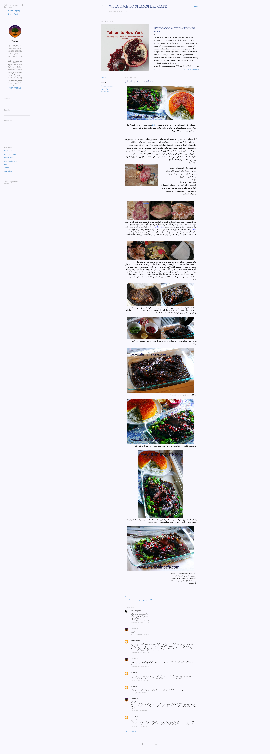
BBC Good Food (10, 154)
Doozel (133, 629)
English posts (115, 11)
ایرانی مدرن (105, 89)
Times (6, 168)
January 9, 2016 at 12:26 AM (139, 680)
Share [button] (155, 70)
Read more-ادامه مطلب (191, 69)
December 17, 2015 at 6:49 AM (140, 622)
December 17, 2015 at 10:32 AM (140, 635)
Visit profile (15, 88)
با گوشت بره (105, 91)
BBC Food (8, 151)
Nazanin (134, 641)
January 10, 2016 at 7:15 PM (139, 710)
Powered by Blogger (151, 744)
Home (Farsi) (13, 14)
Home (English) (14, 11)
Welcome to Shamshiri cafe (138, 6)
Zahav (154, 125)
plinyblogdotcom (10, 161)
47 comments (163, 70)
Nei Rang (134, 611)
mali (132, 673)
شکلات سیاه (8, 171)
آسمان (133, 717)
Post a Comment (131, 731)
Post (6, 164)
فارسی (125, 11)
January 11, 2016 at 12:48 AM (139, 726)
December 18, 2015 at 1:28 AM (140, 652)
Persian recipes (107, 86)
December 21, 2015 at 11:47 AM (140, 666)
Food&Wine (8, 158)
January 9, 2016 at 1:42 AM (139, 693)
